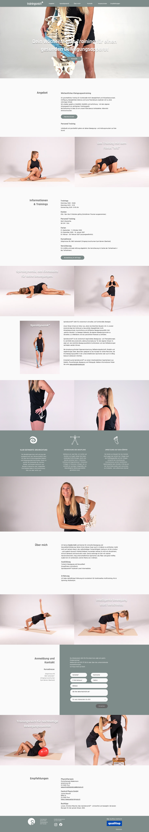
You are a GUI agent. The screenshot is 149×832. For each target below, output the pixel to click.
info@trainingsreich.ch (59, 819)
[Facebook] (61, 825)
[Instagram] (56, 825)
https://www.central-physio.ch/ (70, 799)
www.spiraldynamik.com (77, 364)
